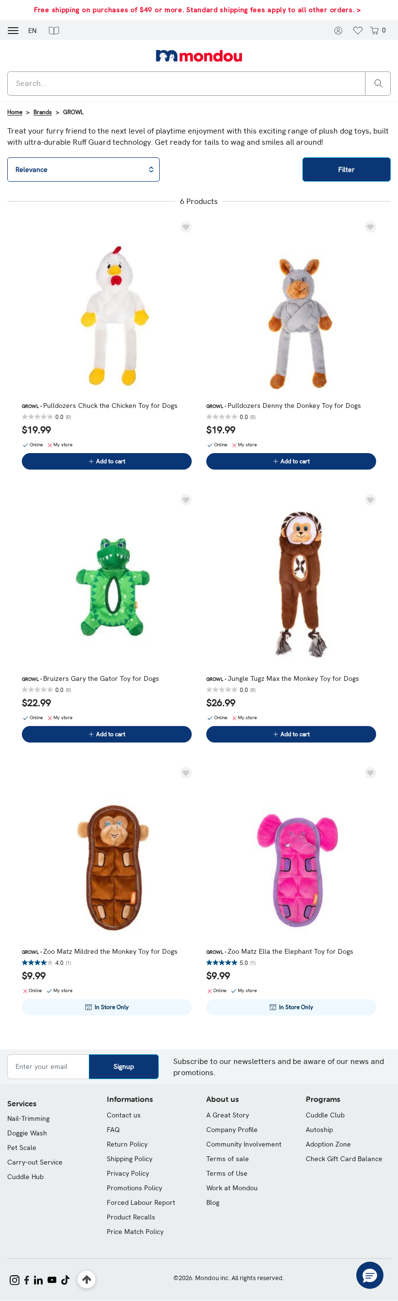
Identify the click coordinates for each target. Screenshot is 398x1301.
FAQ (113, 1129)
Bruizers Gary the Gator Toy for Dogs (90, 678)
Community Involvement (244, 1144)
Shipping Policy (129, 1158)
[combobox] (199, 83)
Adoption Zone (328, 1144)
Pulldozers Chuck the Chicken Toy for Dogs (100, 405)
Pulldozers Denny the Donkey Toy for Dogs (283, 405)
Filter (346, 169)
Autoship (319, 1129)
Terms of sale (227, 1158)
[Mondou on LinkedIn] (38, 1279)
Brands (42, 112)
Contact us (124, 1115)
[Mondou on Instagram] (14, 1279)
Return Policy (127, 1144)
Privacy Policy (128, 1173)
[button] (54, 30)
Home (14, 112)
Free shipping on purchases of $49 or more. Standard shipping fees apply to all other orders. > (197, 9)
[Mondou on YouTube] (52, 1279)
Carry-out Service (35, 1162)
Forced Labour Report (141, 1202)
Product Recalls (131, 1217)
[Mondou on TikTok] (65, 1279)
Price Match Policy (135, 1231)
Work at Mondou (232, 1187)
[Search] (378, 82)
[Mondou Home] (199, 55)
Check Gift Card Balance (344, 1158)
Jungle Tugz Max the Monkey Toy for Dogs (282, 678)
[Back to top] (86, 1279)
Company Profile (232, 1129)
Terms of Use (227, 1173)
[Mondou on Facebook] (26, 1279)
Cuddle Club (325, 1115)
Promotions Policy (134, 1187)
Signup (124, 1066)
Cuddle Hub (25, 1176)
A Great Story (227, 1115)
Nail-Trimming (28, 1118)
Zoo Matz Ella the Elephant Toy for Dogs (279, 951)
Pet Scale (21, 1147)
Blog (212, 1202)
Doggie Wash (27, 1133)
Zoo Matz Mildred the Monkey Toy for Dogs (100, 951)
